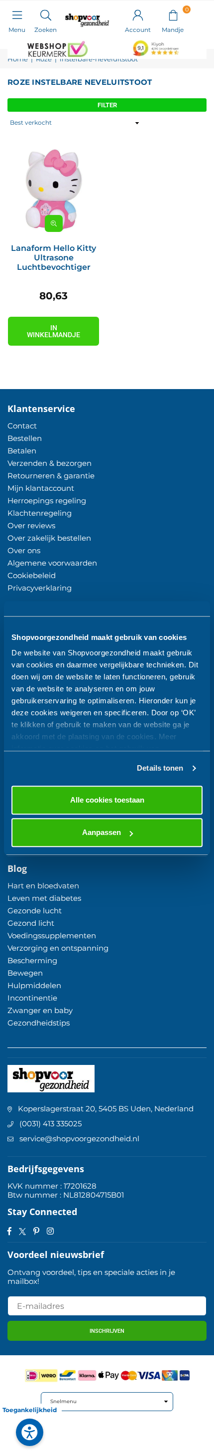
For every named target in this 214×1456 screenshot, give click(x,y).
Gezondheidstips (38, 1023)
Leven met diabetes (44, 898)
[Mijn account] (137, 14)
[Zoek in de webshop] (45, 14)
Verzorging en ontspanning (57, 948)
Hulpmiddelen (34, 985)
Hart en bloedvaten (43, 885)
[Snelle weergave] (54, 223)
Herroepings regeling (46, 500)
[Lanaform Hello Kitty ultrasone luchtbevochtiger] (53, 190)
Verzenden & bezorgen (49, 463)
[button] (172, 14)
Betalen (21, 450)
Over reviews (31, 525)
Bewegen (25, 973)
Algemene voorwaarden (52, 563)
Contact (22, 425)
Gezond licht (30, 923)
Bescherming (32, 960)
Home (17, 59)
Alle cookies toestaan (107, 800)
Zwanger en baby (40, 1010)
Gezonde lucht (34, 910)
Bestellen (24, 438)
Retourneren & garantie (51, 475)
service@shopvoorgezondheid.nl (79, 1138)
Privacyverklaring (39, 588)
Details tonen (160, 768)
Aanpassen (101, 832)
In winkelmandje (53, 331)
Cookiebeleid (31, 575)
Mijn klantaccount (40, 488)
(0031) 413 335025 (50, 1123)
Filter (107, 105)
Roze (44, 59)
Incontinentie (32, 998)
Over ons (23, 550)
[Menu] (17, 14)
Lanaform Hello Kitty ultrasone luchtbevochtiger (53, 257)
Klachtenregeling (39, 513)
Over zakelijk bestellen (49, 538)
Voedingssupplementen (51, 935)
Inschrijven (107, 1331)
